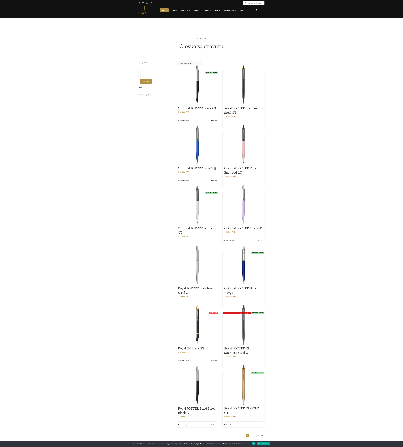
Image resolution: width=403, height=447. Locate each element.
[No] (400, 444)
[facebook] (139, 3)
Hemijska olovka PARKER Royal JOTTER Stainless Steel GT (242, 108)
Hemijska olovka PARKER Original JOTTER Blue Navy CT (242, 288)
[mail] (151, 3)
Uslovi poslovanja (263, 444)
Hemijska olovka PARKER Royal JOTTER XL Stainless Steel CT (242, 348)
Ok (253, 444)
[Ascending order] (200, 63)
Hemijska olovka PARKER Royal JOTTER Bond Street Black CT (197, 408)
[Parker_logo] (144, 6)
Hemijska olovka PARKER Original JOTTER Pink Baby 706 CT (242, 168)
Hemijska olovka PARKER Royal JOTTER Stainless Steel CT (196, 288)
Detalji (215, 120)
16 (258, 435)
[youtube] (143, 3)
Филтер (146, 81)
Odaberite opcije (184, 120)
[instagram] (147, 3)
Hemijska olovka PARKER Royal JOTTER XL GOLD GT (242, 408)
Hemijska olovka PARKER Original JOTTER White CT (196, 228)
